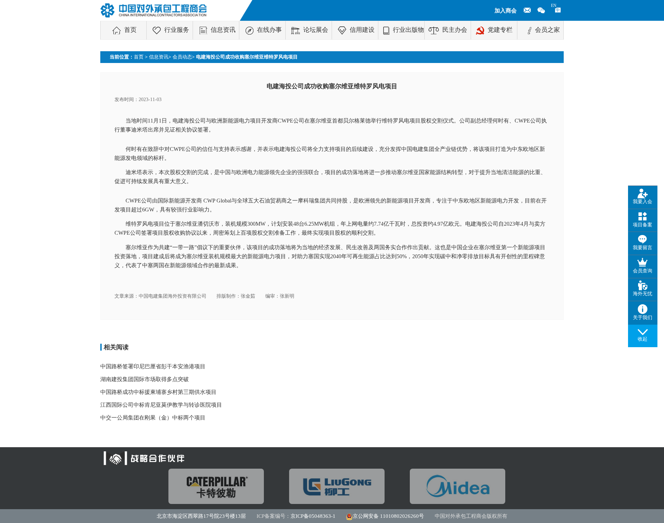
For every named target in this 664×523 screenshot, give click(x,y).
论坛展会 (315, 29)
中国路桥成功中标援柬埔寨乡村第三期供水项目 (158, 392)
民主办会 (454, 29)
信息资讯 (223, 29)
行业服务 (176, 29)
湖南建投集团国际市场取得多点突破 (144, 379)
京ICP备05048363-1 (312, 516)
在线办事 (269, 29)
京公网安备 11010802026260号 (388, 516)
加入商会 (506, 10)
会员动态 (182, 57)
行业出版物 (408, 29)
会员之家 (547, 29)
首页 (130, 29)
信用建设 (362, 29)
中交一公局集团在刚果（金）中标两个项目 (152, 418)
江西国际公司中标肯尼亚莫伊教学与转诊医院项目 (161, 405)
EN (553, 5)
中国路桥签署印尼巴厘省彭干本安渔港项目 (152, 366)
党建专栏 (500, 29)
